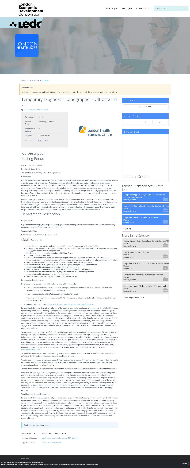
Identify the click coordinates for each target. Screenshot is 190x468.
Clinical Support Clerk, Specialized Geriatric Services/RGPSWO (146, 243)
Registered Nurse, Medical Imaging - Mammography (145, 288)
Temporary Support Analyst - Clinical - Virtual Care (144, 197)
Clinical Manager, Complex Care (136, 254)
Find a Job (127, 8)
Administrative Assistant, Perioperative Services (143, 277)
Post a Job (112, 8)
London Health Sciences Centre (36, 109)
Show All (127, 229)
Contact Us (143, 8)
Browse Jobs (34, 80)
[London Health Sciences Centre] (95, 131)
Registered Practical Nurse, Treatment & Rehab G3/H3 (146, 266)
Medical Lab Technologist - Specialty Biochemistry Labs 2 (146, 208)
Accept (184, 463)
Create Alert (146, 106)
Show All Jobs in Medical (134, 297)
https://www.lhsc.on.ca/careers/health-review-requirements (70, 304)
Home (23, 80)
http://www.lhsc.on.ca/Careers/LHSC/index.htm (60, 438)
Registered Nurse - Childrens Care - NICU (140, 220)
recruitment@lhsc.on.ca (30, 349)
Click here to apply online (51, 442)
